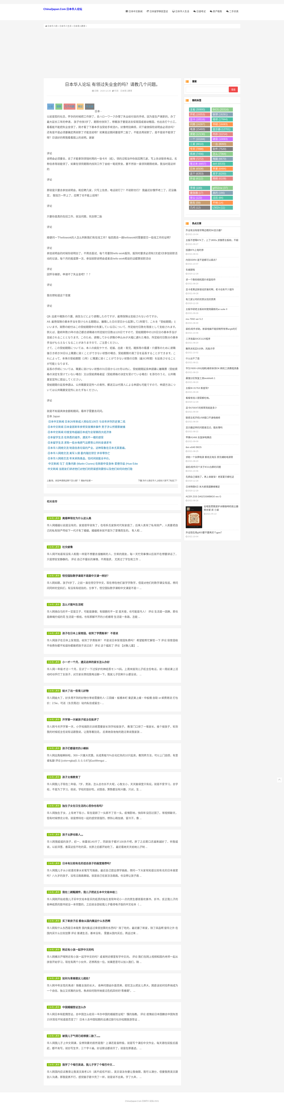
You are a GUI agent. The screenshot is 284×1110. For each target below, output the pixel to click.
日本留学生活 (55, 437)
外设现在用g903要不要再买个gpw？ (204, 532)
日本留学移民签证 (158, 11)
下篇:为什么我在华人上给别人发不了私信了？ (158, 481)
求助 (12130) (197, 134)
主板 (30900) (197, 109)
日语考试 (201, 11)
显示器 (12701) (221, 129)
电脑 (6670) (219, 158)
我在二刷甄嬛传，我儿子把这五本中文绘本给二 (90, 892)
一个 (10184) (197, 139)
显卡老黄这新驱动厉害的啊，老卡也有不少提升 (210, 289)
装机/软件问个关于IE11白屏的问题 (203, 467)
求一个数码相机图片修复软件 (201, 279)
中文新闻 (53, 463)
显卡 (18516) (197, 119)
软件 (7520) (219, 149)
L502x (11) (219, 207)
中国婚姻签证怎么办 (74, 1007)
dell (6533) (219, 163)
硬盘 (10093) (220, 139)
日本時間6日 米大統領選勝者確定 (203, 486)
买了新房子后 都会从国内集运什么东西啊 (86, 921)
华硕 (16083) (220, 124)
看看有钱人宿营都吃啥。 (198, 398)
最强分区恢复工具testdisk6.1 (200, 378)
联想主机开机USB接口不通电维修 (203, 417)
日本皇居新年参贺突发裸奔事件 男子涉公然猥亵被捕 (94, 426)
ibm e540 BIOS (193, 447)
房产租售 (217, 11)
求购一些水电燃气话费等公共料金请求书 (87, 442)
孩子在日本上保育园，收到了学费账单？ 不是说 (90, 633)
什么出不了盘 (193, 358)
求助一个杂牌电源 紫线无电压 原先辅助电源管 (209, 457)
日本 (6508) (196, 168)
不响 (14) (218, 202)
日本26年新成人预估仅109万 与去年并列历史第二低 (95, 421)
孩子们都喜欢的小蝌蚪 (75, 748)
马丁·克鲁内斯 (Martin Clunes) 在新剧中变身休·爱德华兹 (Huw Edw (98, 463)
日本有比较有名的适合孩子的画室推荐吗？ (87, 863)
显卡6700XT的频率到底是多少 (201, 407)
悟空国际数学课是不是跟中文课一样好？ (86, 575)
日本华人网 (52, 26)
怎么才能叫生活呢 (72, 604)
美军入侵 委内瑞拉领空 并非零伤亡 (89, 453)
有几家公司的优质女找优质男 (201, 299)
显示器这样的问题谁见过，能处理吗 (204, 427)
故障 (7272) (196, 158)
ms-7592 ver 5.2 (194, 319)
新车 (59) (195, 202)
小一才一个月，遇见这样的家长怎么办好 (86, 662)
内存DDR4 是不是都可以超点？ (202, 260)
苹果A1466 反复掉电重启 (199, 437)
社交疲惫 (67, 547)
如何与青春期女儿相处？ (76, 978)
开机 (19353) (197, 114)
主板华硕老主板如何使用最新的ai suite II (206, 309)
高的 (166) (219, 192)
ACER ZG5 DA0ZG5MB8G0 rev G (203, 496)
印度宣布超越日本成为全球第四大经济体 (87, 432)
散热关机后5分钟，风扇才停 (200, 348)
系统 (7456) (196, 154)
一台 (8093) (219, 144)
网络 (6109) (219, 178)
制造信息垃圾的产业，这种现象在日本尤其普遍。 (98, 448)
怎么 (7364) (219, 154)
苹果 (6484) (219, 168)
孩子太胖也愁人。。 (73, 834)
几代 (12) (195, 207)
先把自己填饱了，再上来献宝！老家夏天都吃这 (210, 476)
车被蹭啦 (190, 269)
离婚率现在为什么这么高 (76, 518)
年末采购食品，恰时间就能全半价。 (90, 458)
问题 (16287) (197, 124)
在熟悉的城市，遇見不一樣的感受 (84, 437)
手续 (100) (196, 188)
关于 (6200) (219, 173)
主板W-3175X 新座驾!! (197, 388)
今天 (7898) (196, 149)
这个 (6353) (196, 173)
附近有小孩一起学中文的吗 (78, 949)
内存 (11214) (220, 134)
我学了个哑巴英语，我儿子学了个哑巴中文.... (88, 1064)
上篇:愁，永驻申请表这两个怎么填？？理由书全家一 (70, 481)
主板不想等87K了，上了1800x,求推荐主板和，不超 (212, 240)
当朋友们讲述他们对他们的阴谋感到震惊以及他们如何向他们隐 (95, 469)
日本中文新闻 (135, 11)
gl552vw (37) (220, 188)
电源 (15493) (197, 129)
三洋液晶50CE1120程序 (198, 338)
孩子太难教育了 (71, 777)
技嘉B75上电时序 (195, 250)
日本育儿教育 (79, 26)
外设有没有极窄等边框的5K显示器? (204, 230)
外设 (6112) (196, 178)
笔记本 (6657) (198, 163)
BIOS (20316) (221, 109)
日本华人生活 (182, 11)
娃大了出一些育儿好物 (75, 690)
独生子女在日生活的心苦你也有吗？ (83, 805)
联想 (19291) (220, 114)
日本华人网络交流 (58, 448)
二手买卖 (233, 11)
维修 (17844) (220, 119)
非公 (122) (196, 197)
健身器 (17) (196, 192)
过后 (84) (218, 197)
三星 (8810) (196, 144)
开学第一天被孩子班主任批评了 (80, 719)
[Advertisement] (142, 53)
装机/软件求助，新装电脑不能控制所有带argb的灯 (211, 329)
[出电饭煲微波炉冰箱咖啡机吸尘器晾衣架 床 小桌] (194, 517)
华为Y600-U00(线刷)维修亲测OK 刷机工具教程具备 (212, 368)
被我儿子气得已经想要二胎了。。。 (82, 1036)
